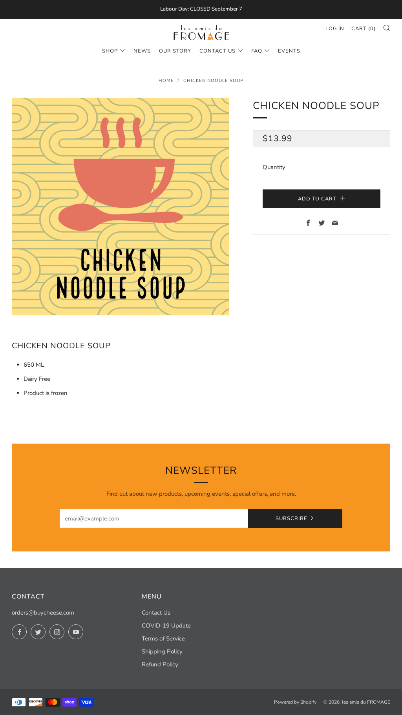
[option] (121, 206)
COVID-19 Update (166, 625)
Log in (334, 28)
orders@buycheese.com (43, 613)
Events (289, 51)
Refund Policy (160, 664)
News (142, 51)
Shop (110, 51)
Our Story (175, 51)
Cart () (363, 28)
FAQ (256, 51)
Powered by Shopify (295, 702)
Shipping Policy (162, 651)
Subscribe (291, 518)
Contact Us (217, 51)
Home (166, 81)
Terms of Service (163, 638)
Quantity (274, 167)
